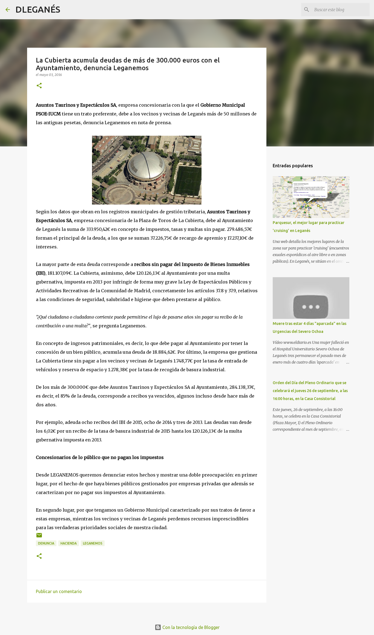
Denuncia (46, 543)
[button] (39, 86)
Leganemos (92, 543)
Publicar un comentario (59, 591)
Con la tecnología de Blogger (190, 627)
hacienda (69, 543)
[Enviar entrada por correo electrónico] (39, 537)
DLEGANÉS (37, 9)
